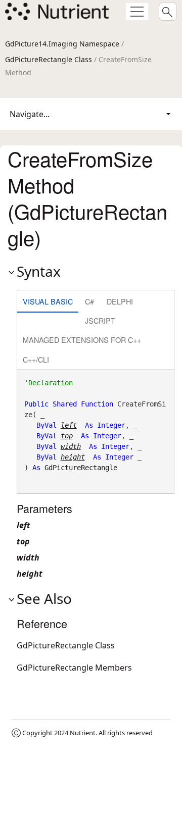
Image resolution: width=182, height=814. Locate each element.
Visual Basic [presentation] (48, 301)
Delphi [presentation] (120, 301)
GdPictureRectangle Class (48, 59)
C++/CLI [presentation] (36, 359)
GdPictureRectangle (80, 468)
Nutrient (83, 732)
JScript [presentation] (100, 320)
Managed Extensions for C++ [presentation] (82, 339)
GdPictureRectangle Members (74, 667)
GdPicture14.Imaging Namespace (62, 43)
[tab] (47, 302)
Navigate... (30, 114)
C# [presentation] (89, 301)
